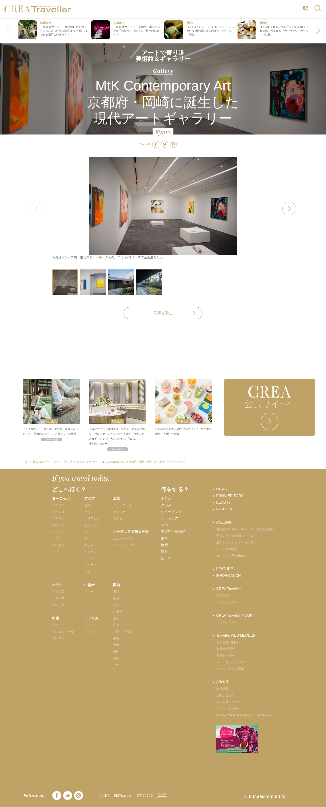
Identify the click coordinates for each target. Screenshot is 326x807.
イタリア (58, 505)
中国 (116, 651)
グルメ (166, 505)
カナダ (117, 518)
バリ (87, 512)
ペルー (89, 591)
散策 (164, 545)
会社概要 (222, 688)
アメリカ (119, 512)
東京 (116, 591)
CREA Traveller (228, 589)
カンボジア (92, 525)
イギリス (58, 518)
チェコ (56, 532)
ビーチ (166, 558)
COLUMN (224, 522)
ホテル (166, 498)
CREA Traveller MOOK (234, 615)
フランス (58, 512)
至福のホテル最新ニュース (234, 536)
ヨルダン (58, 638)
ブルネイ (90, 565)
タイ (87, 532)
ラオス (89, 538)
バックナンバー (227, 602)
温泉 (164, 552)
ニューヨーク (122, 505)
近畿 (116, 645)
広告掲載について (228, 702)
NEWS (221, 489)
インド (89, 558)
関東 (116, 625)
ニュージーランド (125, 538)
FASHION (224, 509)
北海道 (117, 611)
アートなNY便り (227, 549)
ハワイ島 (58, 598)
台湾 (87, 505)
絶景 (164, 538)
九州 (116, 665)
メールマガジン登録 (230, 662)
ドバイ (56, 625)
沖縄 (116, 605)
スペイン (58, 525)
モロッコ (90, 625)
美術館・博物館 (173, 532)
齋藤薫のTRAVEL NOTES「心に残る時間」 (246, 529)
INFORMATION (228, 575)
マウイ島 (58, 605)
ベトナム (90, 552)
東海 (116, 638)
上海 (87, 571)
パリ (55, 552)
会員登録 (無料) (227, 642)
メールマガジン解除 (230, 669)
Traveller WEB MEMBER (236, 635)
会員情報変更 (225, 649)
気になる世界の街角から (233, 555)
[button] (318, 30)
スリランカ (92, 518)
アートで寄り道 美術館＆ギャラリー (163, 55)
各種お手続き (225, 655)
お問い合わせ (225, 695)
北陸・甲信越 (122, 631)
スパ (164, 525)
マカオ (89, 545)
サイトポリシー (227, 708)
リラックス (170, 518)
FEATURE (224, 569)
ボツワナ (90, 631)
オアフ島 (58, 591)
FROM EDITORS (230, 496)
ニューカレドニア (125, 545)
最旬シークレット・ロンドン (236, 542)
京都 (116, 598)
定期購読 (222, 595)
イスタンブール (63, 631)
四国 (116, 658)
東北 (116, 618)
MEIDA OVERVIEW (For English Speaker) (245, 715)
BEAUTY (223, 502)
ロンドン (58, 545)
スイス (56, 538)
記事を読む (163, 313)
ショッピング (171, 512)
